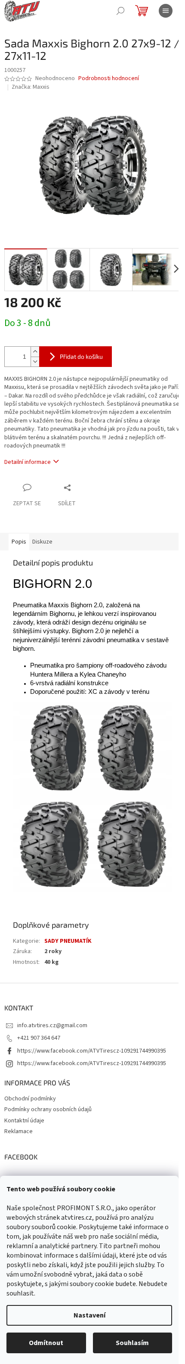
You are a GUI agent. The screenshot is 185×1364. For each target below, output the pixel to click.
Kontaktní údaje (24, 1120)
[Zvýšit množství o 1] (35, 352)
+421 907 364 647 (38, 1038)
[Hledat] (120, 10)
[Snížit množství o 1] (35, 362)
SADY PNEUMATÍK (68, 941)
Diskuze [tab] (42, 542)
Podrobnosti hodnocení (108, 79)
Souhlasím (132, 1343)
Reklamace (18, 1131)
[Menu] (165, 10)
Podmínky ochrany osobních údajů (48, 1109)
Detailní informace (27, 462)
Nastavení (89, 1315)
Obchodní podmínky (30, 1098)
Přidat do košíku (81, 356)
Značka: (30, 87)
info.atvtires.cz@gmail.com (52, 1025)
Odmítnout (46, 1343)
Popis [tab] (19, 542)
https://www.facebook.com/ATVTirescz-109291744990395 (91, 1051)
